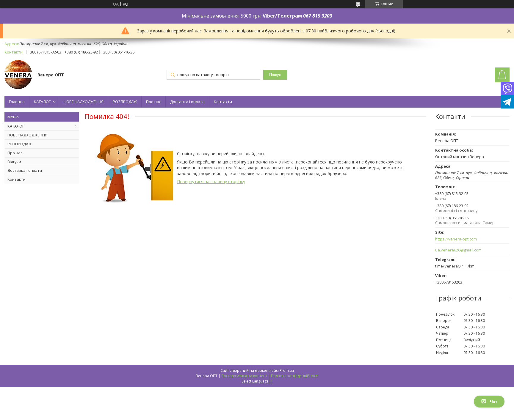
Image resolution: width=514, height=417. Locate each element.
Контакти (223, 101)
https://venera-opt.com (456, 239)
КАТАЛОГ (42, 101)
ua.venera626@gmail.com (458, 250)
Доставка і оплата (187, 101)
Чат (493, 401)
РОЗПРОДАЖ (125, 101)
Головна (17, 101)
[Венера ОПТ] (18, 75)
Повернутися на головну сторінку (211, 181)
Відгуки (14, 161)
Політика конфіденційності (294, 375)
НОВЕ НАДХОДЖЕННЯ (84, 101)
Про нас (153, 101)
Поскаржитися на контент (244, 375)
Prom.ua (287, 370)
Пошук (275, 75)
